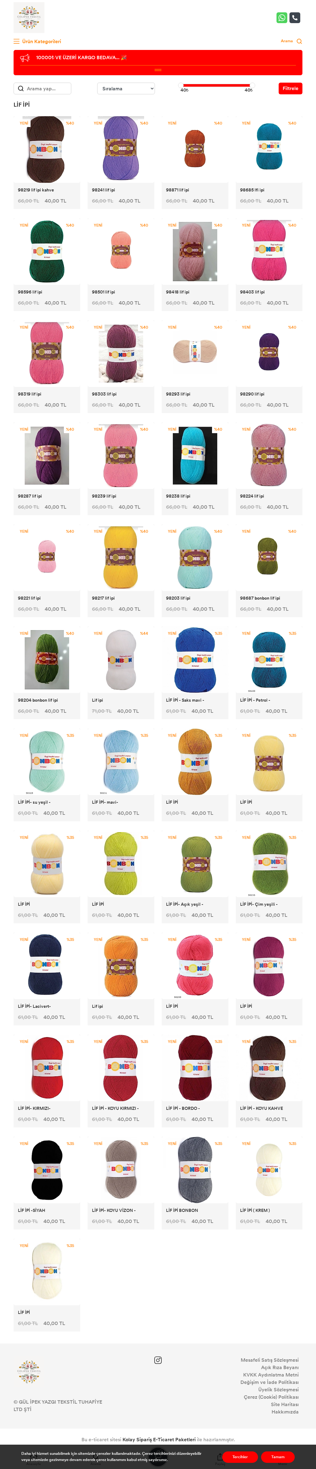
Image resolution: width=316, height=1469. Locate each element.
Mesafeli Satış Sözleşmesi (270, 1360)
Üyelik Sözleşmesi (278, 1389)
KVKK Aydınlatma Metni (271, 1374)
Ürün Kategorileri (41, 41)
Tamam (278, 1457)
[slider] (181, 85)
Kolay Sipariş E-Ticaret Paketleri (159, 1439)
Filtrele (290, 88)
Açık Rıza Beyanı (280, 1367)
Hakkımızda (285, 1411)
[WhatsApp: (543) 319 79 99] (282, 17)
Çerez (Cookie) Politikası (271, 1397)
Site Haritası (285, 1404)
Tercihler (240, 1457)
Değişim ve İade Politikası (269, 1382)
